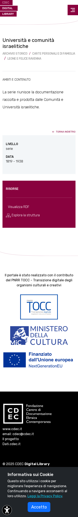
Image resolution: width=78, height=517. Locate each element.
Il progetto (10, 439)
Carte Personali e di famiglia (53, 53)
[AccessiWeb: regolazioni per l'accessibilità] (7, 510)
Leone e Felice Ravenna (24, 58)
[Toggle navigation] (73, 10)
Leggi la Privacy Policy (44, 496)
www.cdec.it (12, 429)
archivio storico (14, 53)
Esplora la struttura (25, 215)
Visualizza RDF (18, 207)
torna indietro (65, 131)
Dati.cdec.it (11, 444)
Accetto (39, 506)
